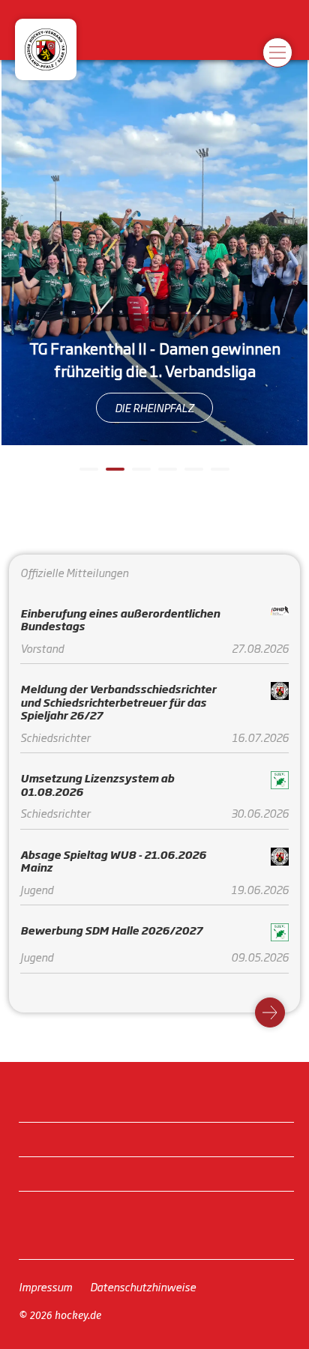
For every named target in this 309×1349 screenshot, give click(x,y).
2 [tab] (113, 475)
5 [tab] (192, 475)
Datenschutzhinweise (143, 1286)
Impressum (45, 1286)
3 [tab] (139, 475)
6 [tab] (218, 475)
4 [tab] (165, 475)
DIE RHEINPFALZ (154, 407)
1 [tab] (87, 475)
